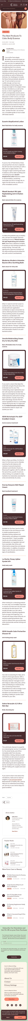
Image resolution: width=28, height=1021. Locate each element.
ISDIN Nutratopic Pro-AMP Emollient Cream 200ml (13, 449)
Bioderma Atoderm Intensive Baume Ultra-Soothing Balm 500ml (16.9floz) (12, 293)
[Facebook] (8, 1005)
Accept (20, 1017)
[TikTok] (20, 1005)
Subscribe (14, 957)
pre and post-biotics (15, 780)
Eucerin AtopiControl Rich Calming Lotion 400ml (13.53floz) (12, 152)
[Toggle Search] (4, 5)
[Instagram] (12, 1005)
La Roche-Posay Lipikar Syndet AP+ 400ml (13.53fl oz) (12, 592)
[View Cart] (24, 5)
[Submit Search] (25, 9)
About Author (10, 52)
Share (7, 802)
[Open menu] (2, 5)
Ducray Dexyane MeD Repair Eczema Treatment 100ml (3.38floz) (12, 518)
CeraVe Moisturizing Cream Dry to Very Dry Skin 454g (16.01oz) (13, 373)
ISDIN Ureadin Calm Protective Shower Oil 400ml (13, 664)
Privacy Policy (14, 1014)
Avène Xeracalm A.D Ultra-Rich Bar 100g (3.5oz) (12, 736)
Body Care (5, 32)
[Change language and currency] (26, 4)
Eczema (9, 797)
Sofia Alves (15, 816)
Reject (8, 1017)
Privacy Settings (10, 985)
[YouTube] (16, 1005)
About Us (8, 978)
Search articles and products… (9, 8)
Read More (14, 831)
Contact (7, 982)
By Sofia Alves (10, 48)
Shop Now (11, 999)
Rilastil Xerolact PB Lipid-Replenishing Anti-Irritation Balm (13, 225)
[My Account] (21, 5)
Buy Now (18, 156)
